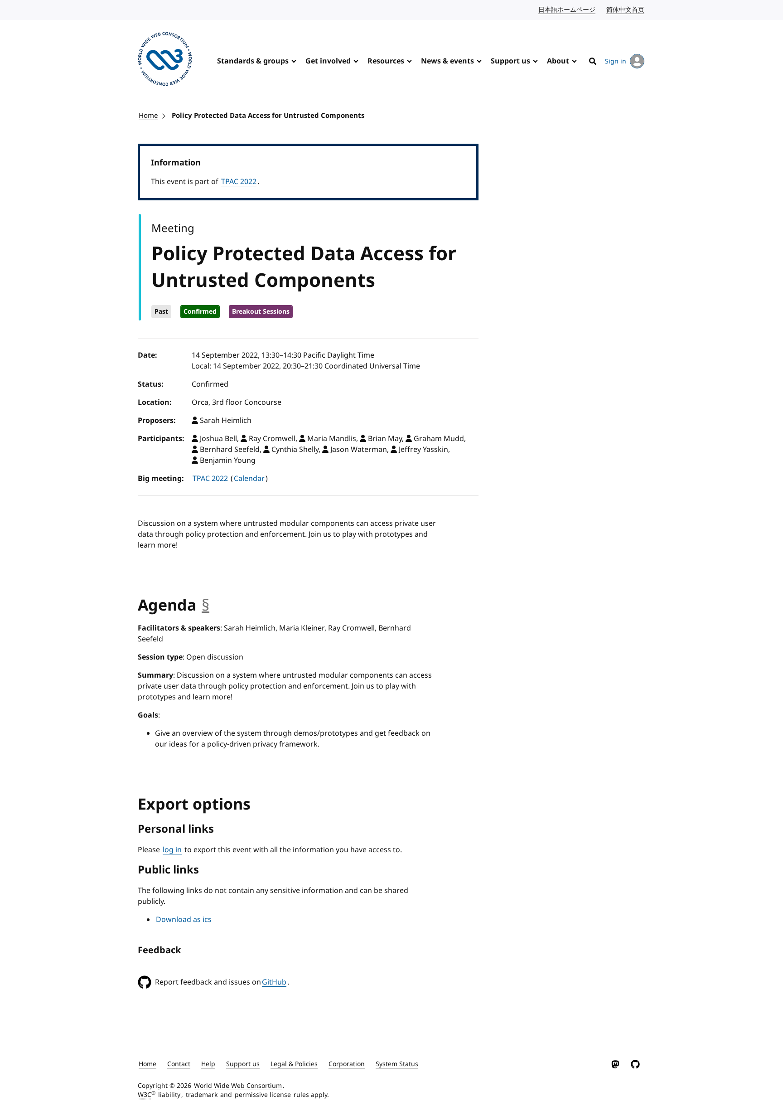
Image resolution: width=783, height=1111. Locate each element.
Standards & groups (253, 61)
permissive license (263, 1095)
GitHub (274, 982)
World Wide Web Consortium (238, 1086)
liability (169, 1095)
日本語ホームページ (567, 10)
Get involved (328, 61)
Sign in (615, 61)
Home (148, 116)
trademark (202, 1095)
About (558, 61)
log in (172, 849)
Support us (510, 61)
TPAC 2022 (238, 181)
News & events (447, 61)
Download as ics (184, 919)
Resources (385, 61)
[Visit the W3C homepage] (165, 60)
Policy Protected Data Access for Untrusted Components (268, 116)
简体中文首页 (625, 10)
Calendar (249, 478)
